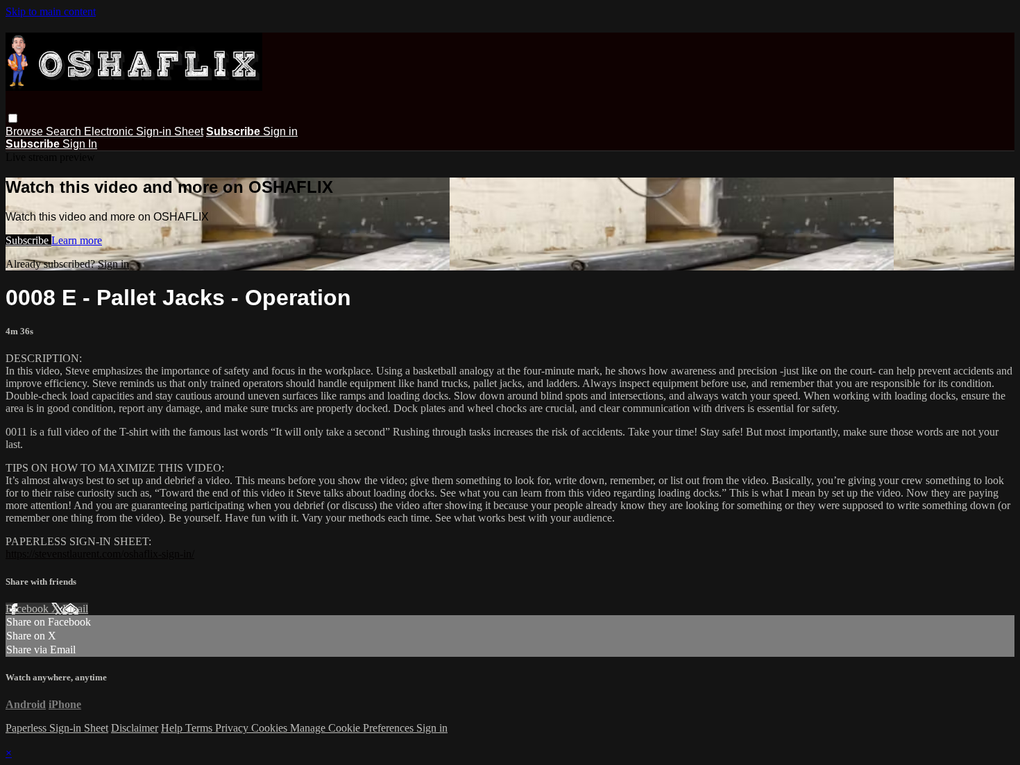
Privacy (233, 728)
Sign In (79, 144)
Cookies (270, 728)
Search (65, 131)
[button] (12, 118)
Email (75, 608)
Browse (26, 131)
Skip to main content (51, 11)
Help (173, 728)
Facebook (28, 608)
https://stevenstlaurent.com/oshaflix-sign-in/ (100, 554)
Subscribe (28, 240)
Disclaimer (134, 728)
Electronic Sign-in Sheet (143, 131)
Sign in (280, 131)
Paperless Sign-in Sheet (57, 728)
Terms (200, 728)
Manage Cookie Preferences (353, 728)
